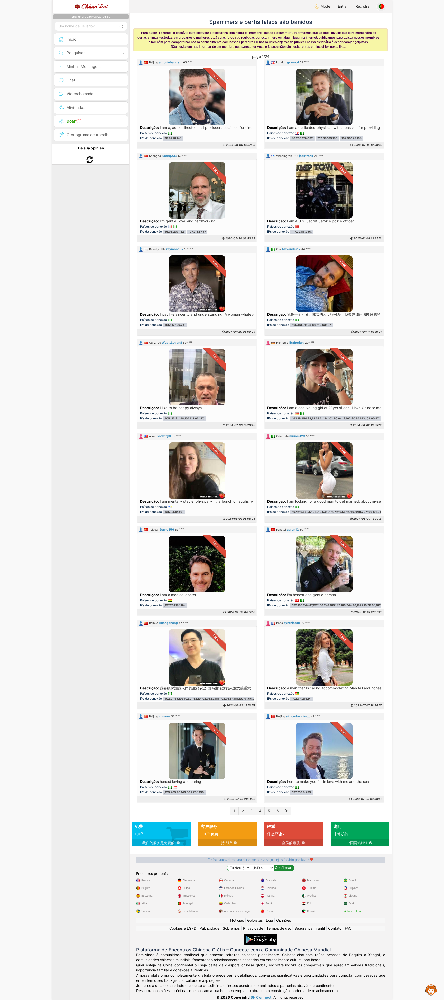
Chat (94, 6)
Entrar (343, 6)
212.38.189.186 (327, 138)
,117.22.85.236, (302, 231)
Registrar (363, 6)
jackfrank (306, 156)
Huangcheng (168, 623)
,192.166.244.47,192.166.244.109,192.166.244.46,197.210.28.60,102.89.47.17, (342, 605)
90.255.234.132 (302, 138)
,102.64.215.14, (301, 698)
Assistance (431, 989)
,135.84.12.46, (173, 512)
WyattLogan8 (172, 342)
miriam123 (297, 436)
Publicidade (209, 928)
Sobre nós (231, 928)
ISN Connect (260, 997)
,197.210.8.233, (302, 792)
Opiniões (283, 920)
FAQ (348, 928)
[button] (197, 62)
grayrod (293, 62)
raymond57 (174, 249)
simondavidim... (298, 716)
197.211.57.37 (197, 231)
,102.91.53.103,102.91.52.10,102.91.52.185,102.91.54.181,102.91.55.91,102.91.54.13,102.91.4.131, (227, 698)
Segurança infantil (309, 928)
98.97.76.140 (172, 138)
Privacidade (253, 928)
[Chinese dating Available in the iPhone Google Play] (260, 936)
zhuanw (164, 716)
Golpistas (255, 920)
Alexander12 (291, 249)
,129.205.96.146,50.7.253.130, (184, 792)
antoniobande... (170, 62)
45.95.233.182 (174, 231)
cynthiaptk (292, 623)
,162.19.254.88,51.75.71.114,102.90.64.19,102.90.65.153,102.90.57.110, (338, 418)
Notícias (237, 920)
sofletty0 (164, 436)
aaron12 (293, 529)
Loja (269, 920)
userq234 (169, 156)
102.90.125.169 (351, 138)
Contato (334, 928)
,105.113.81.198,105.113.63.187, (311, 325)
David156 (167, 529)
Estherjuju (296, 342)
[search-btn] (121, 26)
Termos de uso (278, 928)
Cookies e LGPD (182, 928)
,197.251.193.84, (175, 605)
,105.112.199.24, (174, 325)
